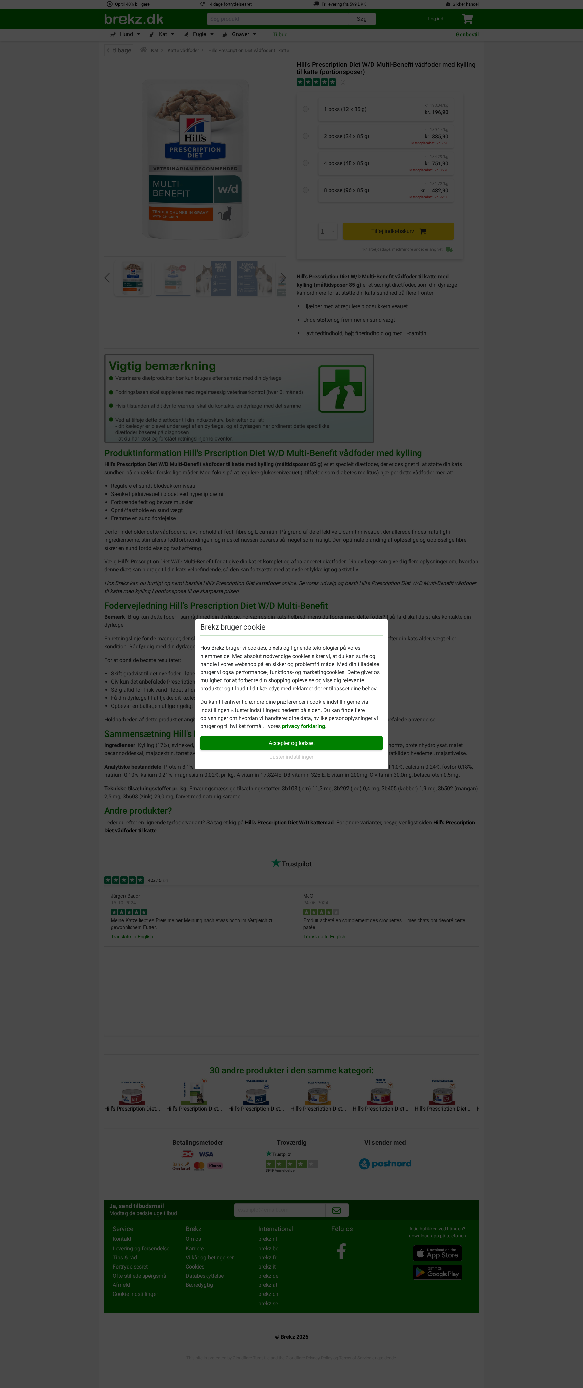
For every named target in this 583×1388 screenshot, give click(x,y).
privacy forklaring (303, 726)
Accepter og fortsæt (292, 743)
